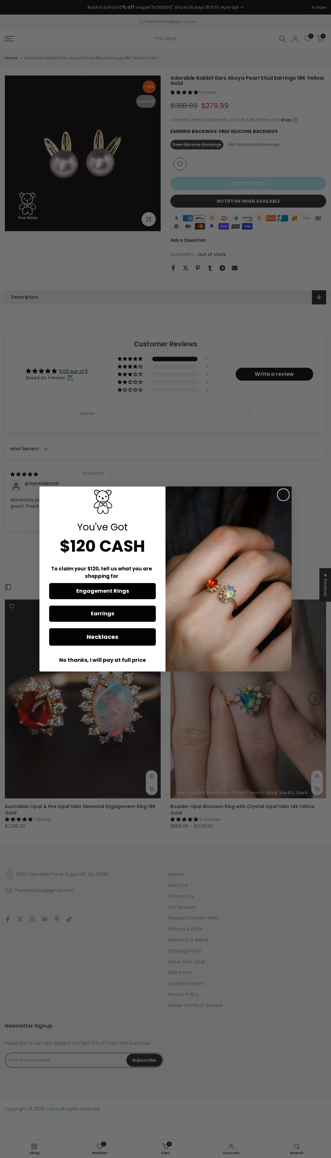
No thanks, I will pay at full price (102, 660)
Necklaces (102, 637)
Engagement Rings (102, 591)
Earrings (102, 613)
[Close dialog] (283, 494)
